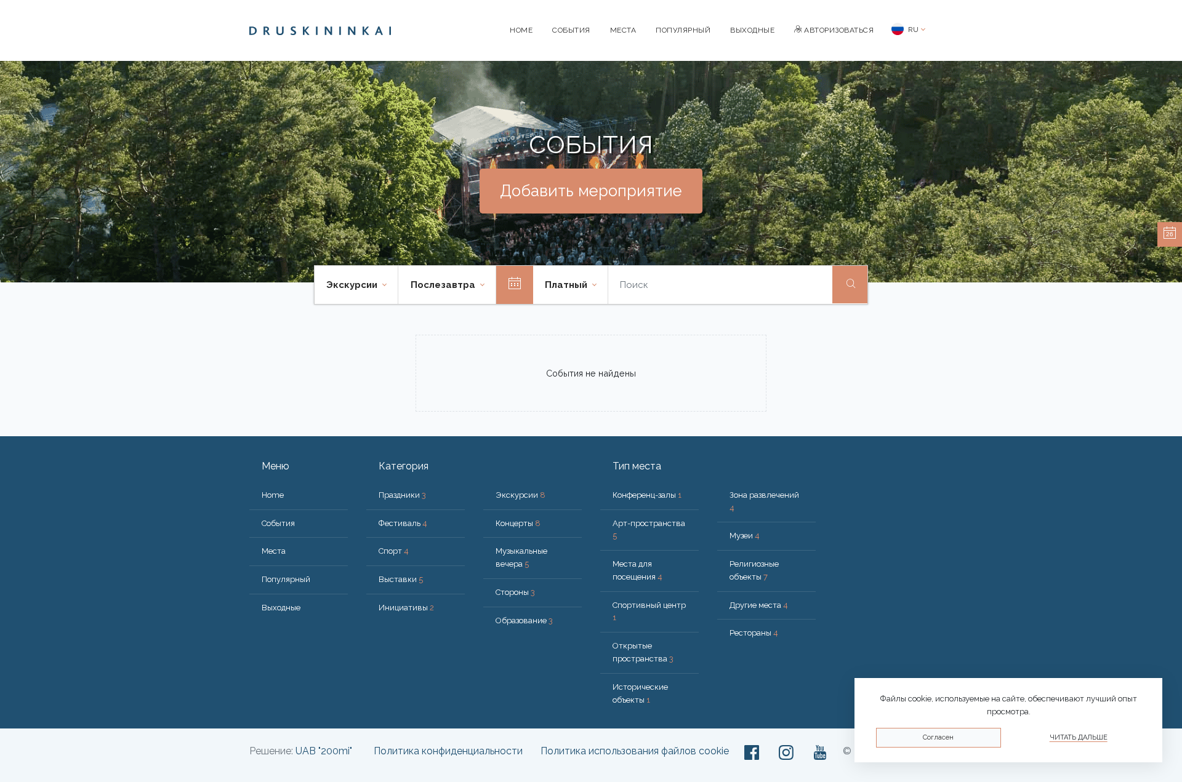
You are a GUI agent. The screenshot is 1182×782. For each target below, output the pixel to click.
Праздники (402, 495)
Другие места (759, 605)
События (571, 30)
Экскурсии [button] (353, 284)
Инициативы (406, 607)
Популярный (683, 30)
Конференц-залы (647, 495)
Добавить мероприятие (591, 191)
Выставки (401, 579)
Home (521, 30)
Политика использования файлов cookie (635, 751)
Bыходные (752, 30)
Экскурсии (520, 495)
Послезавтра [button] (444, 284)
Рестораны (754, 632)
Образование (524, 620)
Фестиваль (403, 523)
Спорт (394, 551)
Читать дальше (1079, 737)
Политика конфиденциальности (448, 751)
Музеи (745, 535)
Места (623, 30)
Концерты (518, 523)
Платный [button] (567, 284)
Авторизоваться (838, 30)
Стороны (515, 592)
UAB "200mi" (324, 751)
